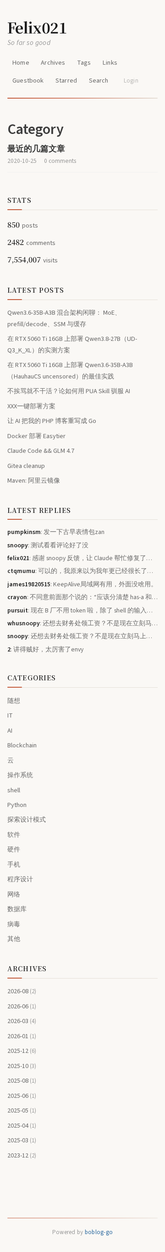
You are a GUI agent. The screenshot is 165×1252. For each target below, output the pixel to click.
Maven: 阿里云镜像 (33, 480)
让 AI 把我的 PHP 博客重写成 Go (51, 421)
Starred (66, 80)
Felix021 (37, 27)
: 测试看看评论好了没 (47, 545)
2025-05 (21, 1110)
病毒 (13, 924)
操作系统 (20, 775)
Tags (84, 62)
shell (13, 790)
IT (10, 715)
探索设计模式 (26, 819)
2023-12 (21, 1155)
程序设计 (20, 879)
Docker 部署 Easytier (36, 436)
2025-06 (21, 1096)
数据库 (17, 909)
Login (131, 81)
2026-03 (21, 1021)
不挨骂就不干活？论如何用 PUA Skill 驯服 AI (68, 391)
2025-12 (21, 1051)
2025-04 (21, 1125)
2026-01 (21, 1036)
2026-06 (21, 1006)
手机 (13, 864)
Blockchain (22, 745)
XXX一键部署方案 (31, 406)
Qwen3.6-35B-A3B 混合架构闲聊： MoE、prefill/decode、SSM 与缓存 (64, 318)
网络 (13, 894)
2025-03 (21, 1140)
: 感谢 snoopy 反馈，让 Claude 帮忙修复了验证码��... (82, 558)
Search (99, 80)
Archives (53, 62)
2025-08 (21, 1080)
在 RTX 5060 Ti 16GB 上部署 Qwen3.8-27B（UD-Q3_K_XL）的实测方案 (72, 344)
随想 (13, 701)
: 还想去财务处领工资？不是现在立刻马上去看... (82, 623)
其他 (13, 939)
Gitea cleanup (26, 466)
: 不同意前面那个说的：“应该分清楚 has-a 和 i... (82, 597)
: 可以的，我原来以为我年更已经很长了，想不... (82, 571)
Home (20, 62)
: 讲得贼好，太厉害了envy (45, 649)
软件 (13, 835)
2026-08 (21, 991)
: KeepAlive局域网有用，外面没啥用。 (82, 584)
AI (9, 730)
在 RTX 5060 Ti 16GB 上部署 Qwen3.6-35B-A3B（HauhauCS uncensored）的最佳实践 (70, 370)
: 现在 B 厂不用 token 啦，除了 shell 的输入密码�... (82, 610)
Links (110, 62)
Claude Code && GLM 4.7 (40, 451)
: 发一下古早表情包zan (55, 532)
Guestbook (28, 80)
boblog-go (99, 1232)
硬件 (13, 849)
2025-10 (21, 1066)
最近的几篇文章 (36, 149)
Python (17, 805)
